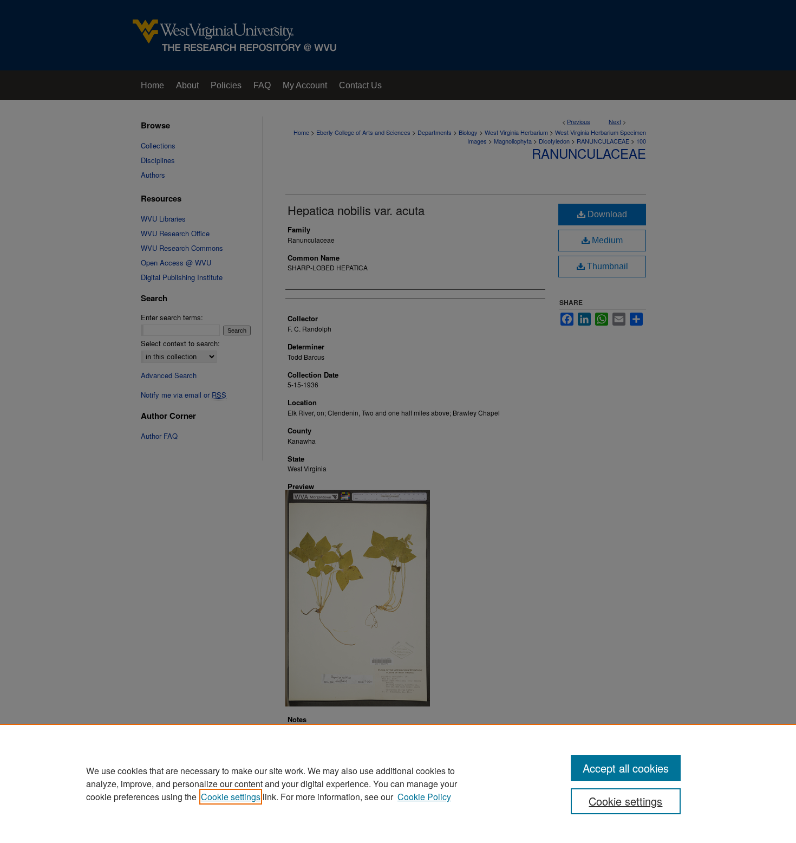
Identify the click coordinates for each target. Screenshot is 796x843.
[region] (398, 783)
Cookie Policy (424, 796)
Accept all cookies (626, 768)
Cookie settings (230, 796)
